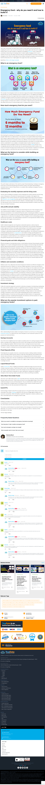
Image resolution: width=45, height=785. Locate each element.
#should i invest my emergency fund (8, 602)
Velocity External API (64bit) (6, 699)
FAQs (2, 718)
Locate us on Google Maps (6, 661)
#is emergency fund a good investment (32, 600)
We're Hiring (4, 746)
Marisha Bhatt (5, 15)
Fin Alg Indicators (4, 683)
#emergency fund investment (7, 606)
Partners (3, 745)
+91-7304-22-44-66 (5, 732)
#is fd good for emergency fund (19, 606)
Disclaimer (25, 763)
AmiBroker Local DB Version (6, 688)
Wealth (3, 675)
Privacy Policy (21, 763)
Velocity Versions (4, 686)
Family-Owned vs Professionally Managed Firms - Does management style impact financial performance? (22, 581)
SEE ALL (43, 562)
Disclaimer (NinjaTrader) (6, 752)
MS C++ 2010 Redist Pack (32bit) (7, 704)
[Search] (29, 4)
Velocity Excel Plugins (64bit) (6, 696)
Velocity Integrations (5, 689)
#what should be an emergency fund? (19, 600)
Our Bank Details (4, 724)
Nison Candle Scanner (5, 681)
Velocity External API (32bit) (6, 698)
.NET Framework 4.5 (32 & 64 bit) (7, 707)
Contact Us (4, 751)
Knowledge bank (4, 7)
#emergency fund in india (29, 604)
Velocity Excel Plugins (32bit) (6, 695)
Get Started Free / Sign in (36, 3)
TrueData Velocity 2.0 (5, 693)
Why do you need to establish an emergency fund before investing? (17, 421)
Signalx (3, 673)
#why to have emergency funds (21, 602)
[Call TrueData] (27, 4)
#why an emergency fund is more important (35, 602)
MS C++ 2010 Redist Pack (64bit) (7, 706)
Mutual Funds (4, 574)
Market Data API (4, 678)
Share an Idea (4, 722)
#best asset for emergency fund (18, 604)
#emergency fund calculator (7, 604)
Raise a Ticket (4, 715)
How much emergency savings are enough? (11, 427)
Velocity (3, 676)
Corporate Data (20, 574)
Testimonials (4, 749)
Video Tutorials (4, 719)
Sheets (3, 672)
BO (32, 763)
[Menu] (43, 4)
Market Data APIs (5, 754)
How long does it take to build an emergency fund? (13, 424)
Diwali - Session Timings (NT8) (6, 709)
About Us (3, 743)
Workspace (3, 670)
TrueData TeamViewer (5, 703)
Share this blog (41, 18)
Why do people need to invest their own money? (12, 430)
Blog (2, 748)
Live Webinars (4, 721)
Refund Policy (30, 763)
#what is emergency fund (7, 600)
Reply (10, 465)
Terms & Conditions (15, 763)
